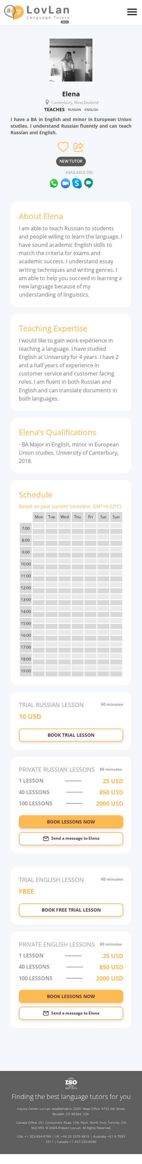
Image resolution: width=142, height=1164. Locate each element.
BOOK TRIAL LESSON (71, 735)
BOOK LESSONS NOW (71, 822)
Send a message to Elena (75, 838)
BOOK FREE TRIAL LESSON (71, 910)
